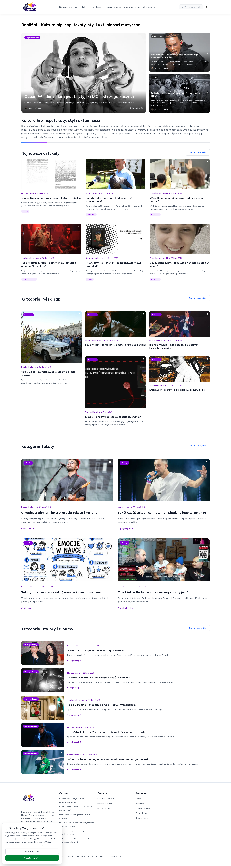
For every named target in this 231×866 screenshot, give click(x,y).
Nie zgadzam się (32, 851)
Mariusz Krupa (27, 193)
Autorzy (102, 792)
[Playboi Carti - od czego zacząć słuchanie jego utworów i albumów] (179, 52)
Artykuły (64, 792)
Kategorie (141, 792)
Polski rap (97, 7)
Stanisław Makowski (159, 193)
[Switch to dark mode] (207, 7)
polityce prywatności (42, 845)
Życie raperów (150, 7)
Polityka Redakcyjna (100, 856)
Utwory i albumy (113, 7)
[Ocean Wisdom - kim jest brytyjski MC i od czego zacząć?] (83, 73)
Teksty (85, 7)
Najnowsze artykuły (69, 7)
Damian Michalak (28, 367)
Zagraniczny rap (132, 7)
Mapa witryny (116, 856)
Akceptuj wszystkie (32, 858)
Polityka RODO (83, 856)
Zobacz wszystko (197, 152)
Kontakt (71, 856)
